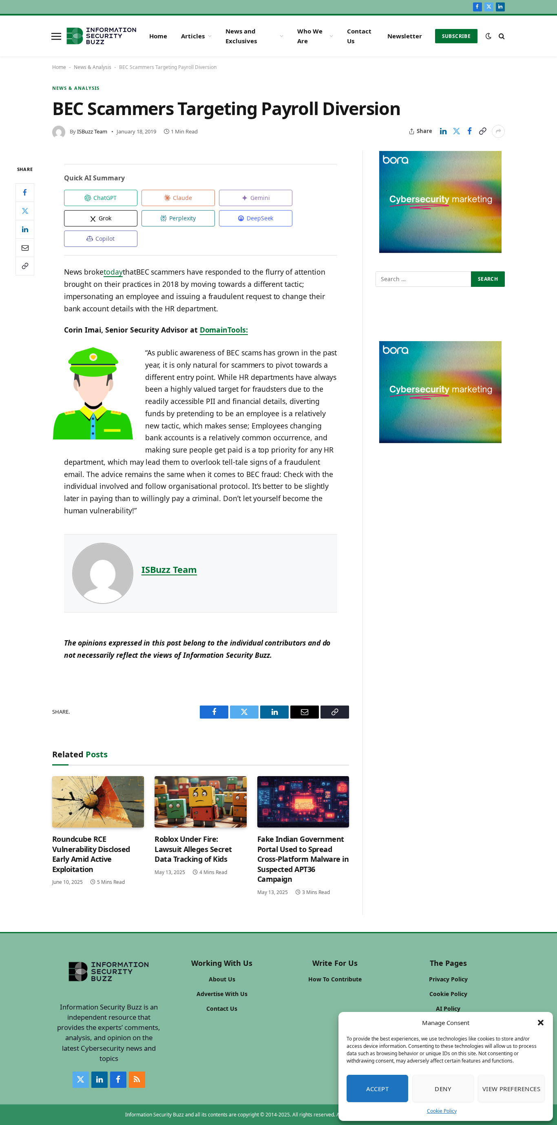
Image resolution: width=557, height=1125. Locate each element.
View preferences (511, 1089)
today (113, 272)
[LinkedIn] (24, 229)
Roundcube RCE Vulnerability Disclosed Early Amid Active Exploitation (91, 854)
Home (158, 36)
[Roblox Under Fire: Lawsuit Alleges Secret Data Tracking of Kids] (200, 802)
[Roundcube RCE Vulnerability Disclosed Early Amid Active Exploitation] (98, 802)
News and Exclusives (241, 36)
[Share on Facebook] (469, 131)
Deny (443, 1089)
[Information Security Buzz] (101, 35)
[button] (541, 1022)
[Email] (24, 247)
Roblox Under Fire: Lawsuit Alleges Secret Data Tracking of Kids (193, 849)
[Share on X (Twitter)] (456, 131)
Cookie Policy (442, 1110)
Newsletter (404, 36)
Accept (377, 1089)
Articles (193, 36)
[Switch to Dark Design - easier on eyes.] (488, 36)
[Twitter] (24, 210)
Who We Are (310, 36)
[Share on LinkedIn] (443, 131)
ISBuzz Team (92, 131)
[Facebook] (24, 192)
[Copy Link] (482, 131)
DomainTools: (224, 330)
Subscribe (456, 36)
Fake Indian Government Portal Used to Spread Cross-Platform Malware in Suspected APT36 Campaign (303, 859)
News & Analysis (92, 67)
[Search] (501, 36)
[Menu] (56, 36)
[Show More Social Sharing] (498, 131)
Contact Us (359, 36)
